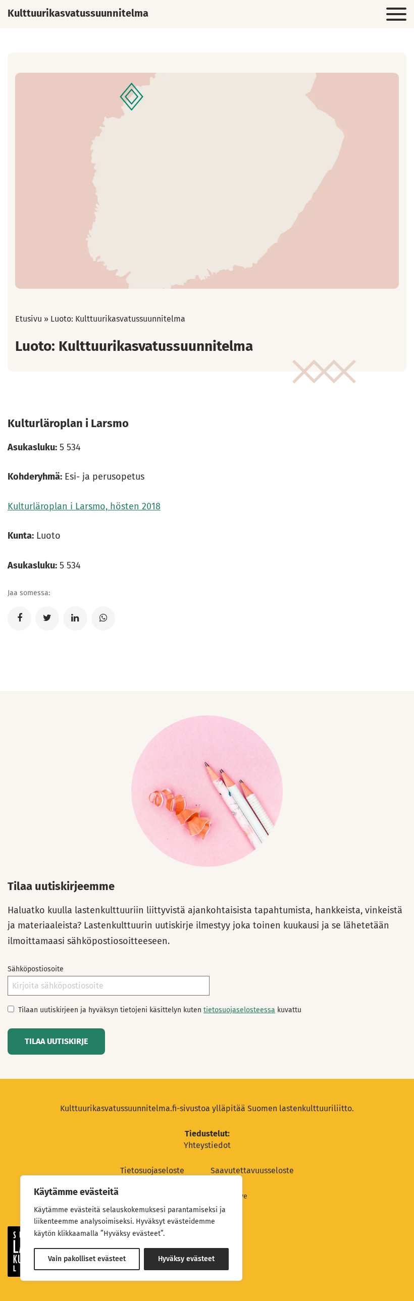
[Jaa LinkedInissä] (75, 618)
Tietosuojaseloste (152, 1170)
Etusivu (28, 319)
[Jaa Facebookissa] (19, 618)
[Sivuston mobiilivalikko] (396, 15)
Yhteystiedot (207, 1145)
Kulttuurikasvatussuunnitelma (78, 13)
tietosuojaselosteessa (239, 1010)
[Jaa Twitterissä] (47, 618)
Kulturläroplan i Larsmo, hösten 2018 (84, 506)
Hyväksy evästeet (186, 1259)
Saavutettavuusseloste (252, 1170)
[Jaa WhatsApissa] (103, 618)
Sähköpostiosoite (36, 969)
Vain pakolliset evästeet (87, 1259)
